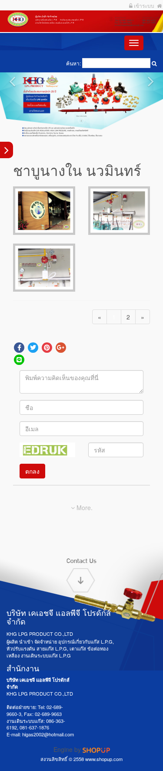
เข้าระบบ (143, 5)
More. (84, 507)
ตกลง (32, 471)
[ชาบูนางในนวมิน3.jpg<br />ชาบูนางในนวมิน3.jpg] (119, 210)
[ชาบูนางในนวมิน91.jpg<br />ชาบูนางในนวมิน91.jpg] (44, 268)
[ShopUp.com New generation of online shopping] (96, 749)
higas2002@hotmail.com (48, 734)
